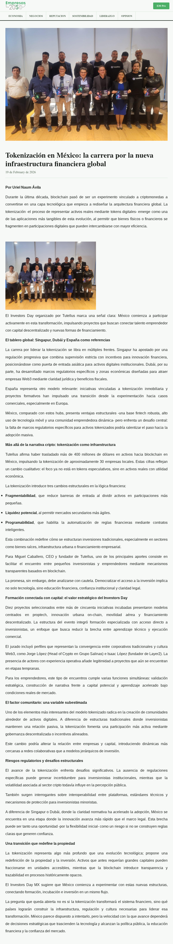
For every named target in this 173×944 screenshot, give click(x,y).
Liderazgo (107, 16)
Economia (16, 16)
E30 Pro (161, 6)
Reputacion (57, 16)
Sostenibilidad (82, 16)
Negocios (36, 16)
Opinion (126, 16)
